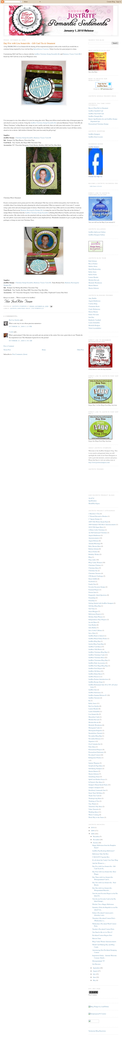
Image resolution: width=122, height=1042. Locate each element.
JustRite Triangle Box (96, 116)
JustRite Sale (93, 690)
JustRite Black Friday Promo (98, 638)
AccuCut (91, 498)
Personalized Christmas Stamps (99, 124)
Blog (90, 557)
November (96, 839)
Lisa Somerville (37, 308)
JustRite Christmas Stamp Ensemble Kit (47, 54)
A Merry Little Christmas (97, 530)
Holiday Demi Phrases (96, 617)
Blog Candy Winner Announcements (104, 941)
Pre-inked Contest (94, 755)
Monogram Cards (94, 728)
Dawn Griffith (93, 579)
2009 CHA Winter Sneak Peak (98, 522)
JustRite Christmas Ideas (20, 308)
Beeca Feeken (93, 551)
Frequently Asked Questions (98, 595)
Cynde (11, 332)
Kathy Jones (92, 272)
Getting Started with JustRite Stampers (101, 603)
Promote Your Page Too (95, 176)
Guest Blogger (93, 611)
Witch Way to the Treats (96, 817)
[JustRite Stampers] (96, 174)
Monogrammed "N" (98, 961)
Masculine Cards (94, 717)
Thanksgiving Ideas (95, 798)
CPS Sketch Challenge (96, 576)
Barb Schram (93, 261)
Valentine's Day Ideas (95, 806)
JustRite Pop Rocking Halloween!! (103, 851)
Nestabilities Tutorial (95, 733)
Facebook (92, 581)
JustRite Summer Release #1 (98, 695)
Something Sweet (94, 777)
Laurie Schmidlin (94, 323)
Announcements (94, 538)
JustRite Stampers (94, 134)
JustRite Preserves (94, 676)
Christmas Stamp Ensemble (24, 138)
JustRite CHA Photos (95, 649)
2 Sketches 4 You (94, 514)
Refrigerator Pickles (95, 758)
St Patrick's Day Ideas (95, 782)
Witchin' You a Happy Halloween (103, 904)
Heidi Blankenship (95, 269)
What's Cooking (94, 815)
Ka (89, 700)
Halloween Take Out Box (100, 854)
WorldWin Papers (94, 503)
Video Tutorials (94, 809)
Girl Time (92, 609)
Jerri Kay (91, 317)
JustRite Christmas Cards (97, 655)
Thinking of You (94, 801)
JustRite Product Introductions (98, 679)
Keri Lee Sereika (14, 320)
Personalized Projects (95, 749)
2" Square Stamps (94, 519)
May (94, 980)
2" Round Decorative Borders (98, 516)
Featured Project (94, 590)
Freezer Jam (92, 592)
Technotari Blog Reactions (97, 1031)
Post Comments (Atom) (19, 354)
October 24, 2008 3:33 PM (20, 326)
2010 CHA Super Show (96, 527)
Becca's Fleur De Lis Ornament (98, 108)
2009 (93, 830)
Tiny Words (92, 804)
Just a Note (92, 633)
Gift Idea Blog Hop (95, 606)
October (95, 843)
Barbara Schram (94, 549)
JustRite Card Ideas (95, 647)
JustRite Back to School (96, 636)
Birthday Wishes (94, 554)
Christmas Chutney (95, 565)
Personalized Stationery (96, 752)
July (94, 974)
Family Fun (92, 584)
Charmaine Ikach (94, 306)
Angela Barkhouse (94, 301)
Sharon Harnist (93, 285)
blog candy (92, 560)
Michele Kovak (94, 722)
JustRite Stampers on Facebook (96, 186)
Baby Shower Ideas (95, 546)
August (95, 971)
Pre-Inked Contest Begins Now (102, 935)
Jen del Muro (93, 622)
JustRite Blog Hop (94, 641)
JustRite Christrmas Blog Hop (98, 660)
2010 (93, 827)
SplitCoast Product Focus (97, 779)
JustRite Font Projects (96, 668)
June (94, 977)
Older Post (80, 350)
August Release (94, 541)
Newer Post (7, 350)
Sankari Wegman (94, 763)
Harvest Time (96, 938)
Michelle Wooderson (95, 283)
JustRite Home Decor (95, 674)
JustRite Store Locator (96, 137)
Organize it (92, 741)
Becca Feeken (93, 264)
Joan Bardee (92, 625)
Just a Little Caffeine (95, 630)
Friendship (92, 598)
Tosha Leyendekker (95, 328)
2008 (93, 834)
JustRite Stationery (95, 692)
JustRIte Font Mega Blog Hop (98, 666)
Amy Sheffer (93, 298)
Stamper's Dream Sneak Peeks (98, 785)
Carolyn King (93, 304)
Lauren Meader (93, 277)
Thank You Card (94, 796)
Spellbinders (93, 501)
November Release (95, 739)
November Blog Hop (95, 736)
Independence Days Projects (98, 619)
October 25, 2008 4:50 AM (20, 341)
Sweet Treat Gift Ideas (95, 793)
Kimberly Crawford (95, 320)
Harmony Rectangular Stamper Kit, (32, 210)
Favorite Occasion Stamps (97, 587)
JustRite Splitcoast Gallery (97, 232)
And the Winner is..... (99, 863)
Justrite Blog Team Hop (96, 644)
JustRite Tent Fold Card (96, 113)
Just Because (96, 964)
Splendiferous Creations (41, 49)
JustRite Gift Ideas (94, 671)
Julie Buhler (92, 628)
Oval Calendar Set (94, 744)
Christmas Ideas (94, 568)
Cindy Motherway (94, 309)
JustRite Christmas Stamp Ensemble (37, 213)
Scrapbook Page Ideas (96, 766)
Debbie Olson (93, 266)
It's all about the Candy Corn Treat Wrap (105, 860)
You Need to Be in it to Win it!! (102, 932)
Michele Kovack (94, 280)
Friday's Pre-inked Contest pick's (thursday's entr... (102, 914)
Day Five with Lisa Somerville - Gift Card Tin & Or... (104, 867)
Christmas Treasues (95, 573)
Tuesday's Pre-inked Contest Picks (103, 929)
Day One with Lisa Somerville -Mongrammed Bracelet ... (102, 889)
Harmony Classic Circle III (71, 54)
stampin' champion (95, 787)
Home (44, 350)
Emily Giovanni (94, 314)
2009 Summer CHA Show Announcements (102, 524)
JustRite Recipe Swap (95, 682)
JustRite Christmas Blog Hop (98, 652)
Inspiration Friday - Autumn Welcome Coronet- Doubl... (104, 956)
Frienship (92, 600)
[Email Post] (51, 306)
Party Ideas (92, 747)
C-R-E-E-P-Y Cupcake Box (100, 857)
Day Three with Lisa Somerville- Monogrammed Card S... (102, 878)
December (96, 836)
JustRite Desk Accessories (97, 663)
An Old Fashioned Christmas (98, 533)
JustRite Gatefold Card (96, 111)
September (96, 968)
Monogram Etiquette (95, 730)
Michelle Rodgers (94, 325)
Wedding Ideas (93, 812)
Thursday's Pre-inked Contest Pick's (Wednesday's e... (103, 919)
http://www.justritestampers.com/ (99, 462)
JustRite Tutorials (94, 698)
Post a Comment (9, 346)
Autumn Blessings (94, 543)
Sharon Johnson (94, 288)
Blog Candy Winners (95, 562)
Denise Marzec (93, 312)
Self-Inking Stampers (95, 768)
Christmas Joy (93, 570)
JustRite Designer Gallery (97, 235)
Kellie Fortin (93, 274)
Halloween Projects (95, 614)
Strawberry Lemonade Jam (97, 790)
